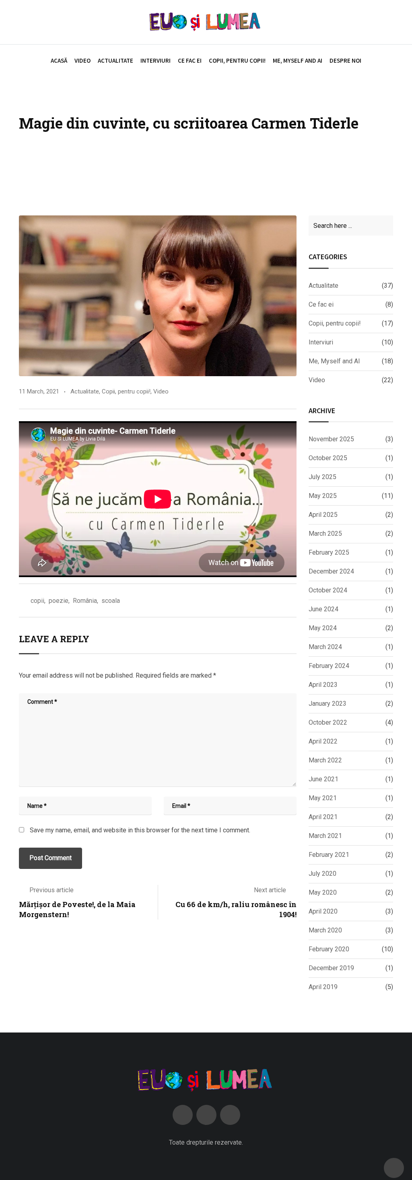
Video (82, 60)
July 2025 (322, 477)
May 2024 (323, 628)
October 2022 (328, 722)
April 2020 (323, 911)
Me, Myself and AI (297, 60)
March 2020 (325, 930)
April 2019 (323, 987)
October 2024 (328, 590)
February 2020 (329, 949)
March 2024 (325, 647)
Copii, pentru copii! (237, 60)
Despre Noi (345, 60)
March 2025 (325, 533)
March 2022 (325, 760)
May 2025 (323, 496)
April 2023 (323, 684)
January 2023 (327, 703)
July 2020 (322, 873)
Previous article (51, 890)
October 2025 (328, 458)
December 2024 (331, 571)
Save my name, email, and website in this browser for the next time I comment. (140, 830)
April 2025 (323, 514)
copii (37, 600)
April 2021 (323, 817)
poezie (58, 600)
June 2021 (323, 779)
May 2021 (323, 798)
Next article (270, 890)
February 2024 (329, 666)
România (85, 600)
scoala (110, 600)
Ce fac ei (190, 60)
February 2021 (329, 854)
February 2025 (329, 552)
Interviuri (155, 60)
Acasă (59, 60)
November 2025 (331, 439)
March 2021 (325, 836)
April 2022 (323, 741)
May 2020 (323, 892)
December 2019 (331, 968)
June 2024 (323, 609)
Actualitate (115, 60)
